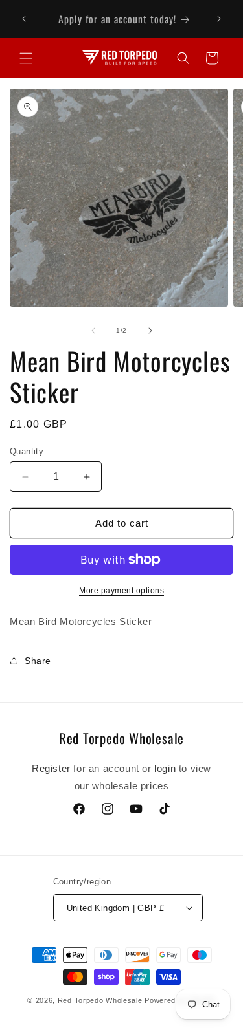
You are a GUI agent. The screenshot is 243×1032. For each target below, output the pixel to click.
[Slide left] (93, 330)
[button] (26, 58)
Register (51, 768)
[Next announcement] (219, 19)
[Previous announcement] (24, 19)
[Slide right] (150, 330)
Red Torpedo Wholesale (100, 1000)
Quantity (26, 451)
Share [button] (38, 660)
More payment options (121, 590)
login (165, 768)
